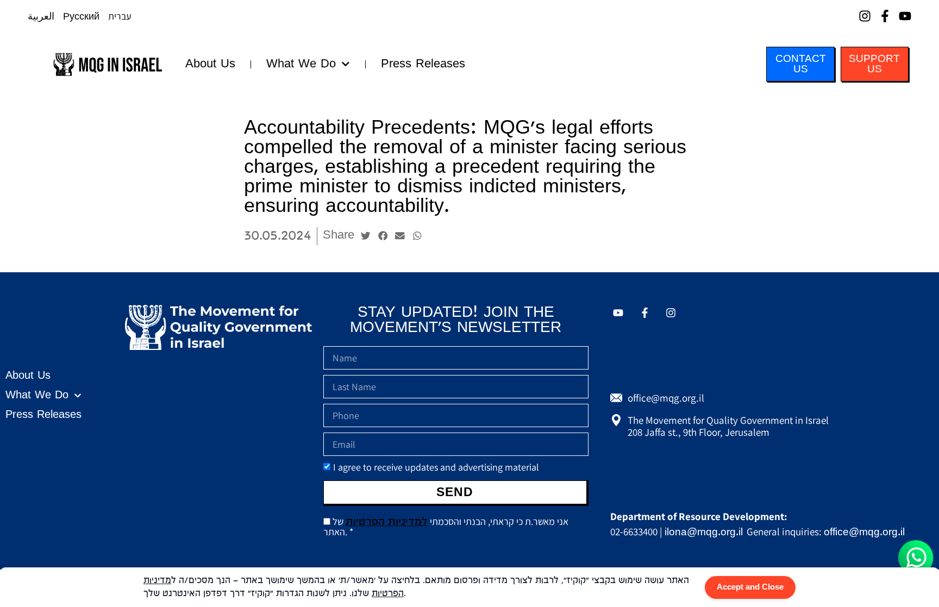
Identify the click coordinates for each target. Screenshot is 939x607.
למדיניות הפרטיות (387, 522)
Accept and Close (750, 587)
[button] (365, 235)
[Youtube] (905, 16)
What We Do (301, 64)
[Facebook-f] (885, 16)
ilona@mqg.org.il (704, 532)
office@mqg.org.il (864, 532)
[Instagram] (865, 16)
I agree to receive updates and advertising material (436, 467)
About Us (210, 64)
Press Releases (423, 64)
